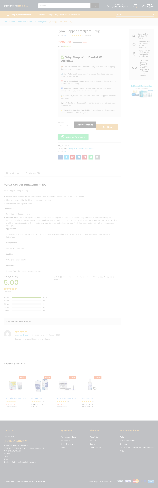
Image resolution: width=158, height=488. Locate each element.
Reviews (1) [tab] (33, 173)
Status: (61, 46)
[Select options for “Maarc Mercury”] (106, 321)
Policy (122, 362)
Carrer (92, 369)
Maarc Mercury (103, 326)
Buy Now (107, 127)
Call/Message (117, 4)
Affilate (93, 366)
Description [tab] (13, 173)
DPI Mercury (41, 326)
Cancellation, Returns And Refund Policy (137, 373)
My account (65, 366)
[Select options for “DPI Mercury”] (46, 321)
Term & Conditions (127, 366)
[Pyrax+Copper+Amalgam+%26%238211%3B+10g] (66, 157)
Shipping (123, 369)
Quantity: (61, 122)
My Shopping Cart (68, 362)
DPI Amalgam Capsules (76, 326)
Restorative (22, 22)
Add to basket (85, 124)
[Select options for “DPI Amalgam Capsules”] (76, 321)
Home (42, 15)
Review (87, 35)
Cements (32, 22)
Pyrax (66, 35)
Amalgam (42, 22)
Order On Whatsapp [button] (75, 137)
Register (150, 7)
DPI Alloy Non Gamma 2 (16, 326)
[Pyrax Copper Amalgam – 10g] (60, 157)
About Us (94, 362)
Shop (50, 15)
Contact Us (74, 15)
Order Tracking (66, 369)
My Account (61, 15)
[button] (62, 208)
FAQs (122, 376)
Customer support (98, 373)
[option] (19, 317)
